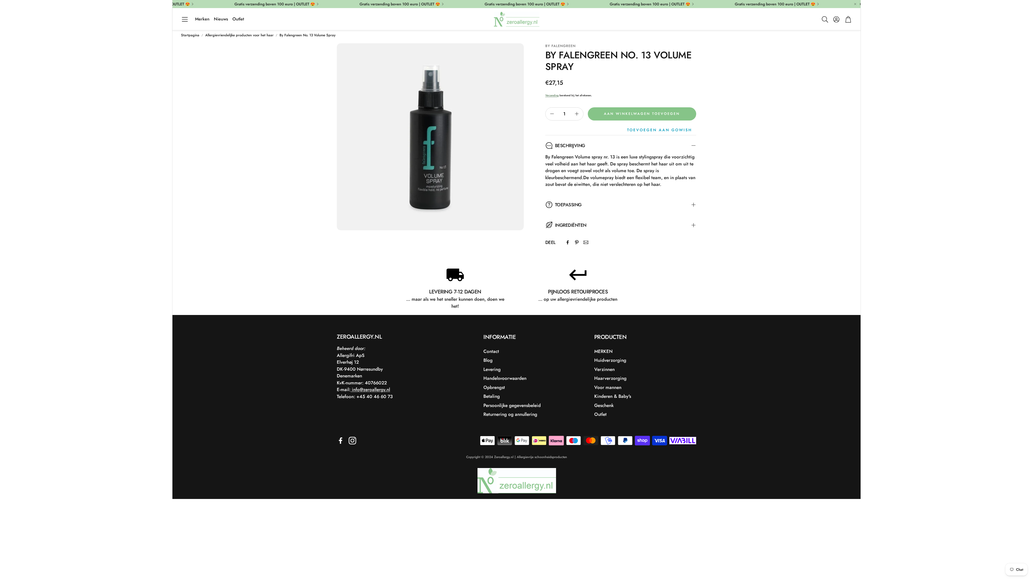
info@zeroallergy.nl (370, 389)
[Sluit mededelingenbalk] (855, 4)
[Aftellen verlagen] (552, 114)
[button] (185, 19)
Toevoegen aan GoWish (659, 130)
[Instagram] (352, 440)
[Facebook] (567, 242)
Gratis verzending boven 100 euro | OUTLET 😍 (767, 4)
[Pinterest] (576, 242)
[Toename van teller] (577, 114)
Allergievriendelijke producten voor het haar (239, 35)
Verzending (552, 95)
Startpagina (190, 35)
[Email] (585, 242)
